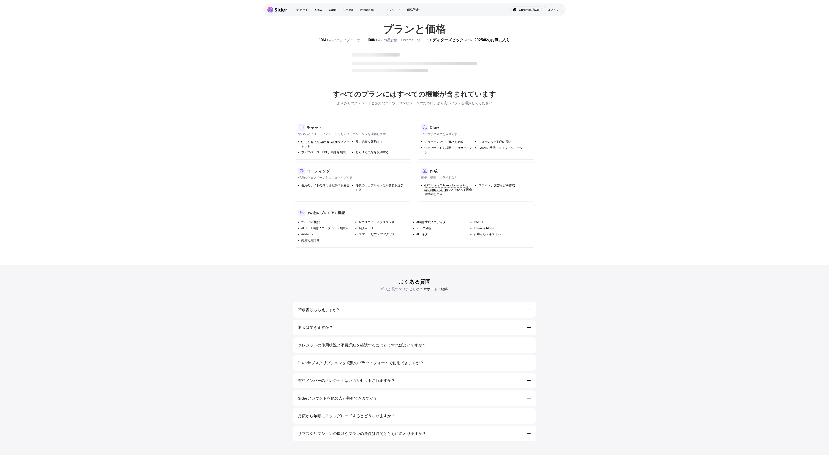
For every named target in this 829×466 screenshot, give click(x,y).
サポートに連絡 (436, 289)
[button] (414, 309)
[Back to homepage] (277, 9)
